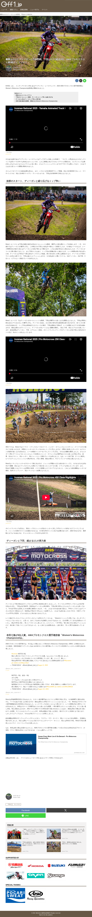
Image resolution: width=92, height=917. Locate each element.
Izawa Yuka (16, 69)
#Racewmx (67, 660)
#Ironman (15, 654)
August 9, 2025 (43, 665)
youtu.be (8, 154)
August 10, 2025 (43, 689)
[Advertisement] (22, 775)
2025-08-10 (16, 67)
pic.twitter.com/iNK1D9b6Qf (64, 687)
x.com (7, 670)
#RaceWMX (50, 687)
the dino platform (48, 915)
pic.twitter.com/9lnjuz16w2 (20, 663)
